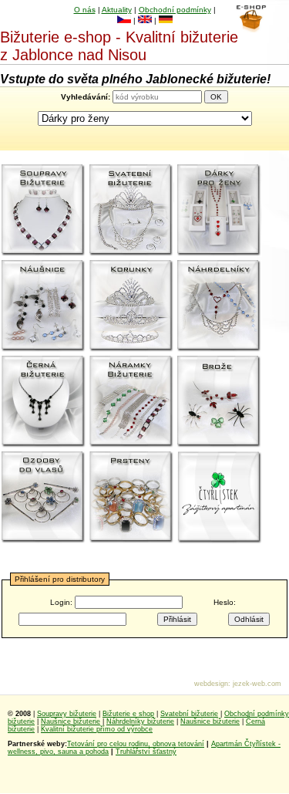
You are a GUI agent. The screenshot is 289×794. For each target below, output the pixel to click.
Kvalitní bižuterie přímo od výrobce (97, 729)
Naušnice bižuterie (70, 721)
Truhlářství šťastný (146, 751)
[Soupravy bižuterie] (44, 210)
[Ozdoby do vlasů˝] (44, 497)
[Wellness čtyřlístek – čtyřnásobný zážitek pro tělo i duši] (219, 497)
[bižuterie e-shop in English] (145, 20)
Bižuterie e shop (128, 714)
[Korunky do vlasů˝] (131, 306)
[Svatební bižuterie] (131, 210)
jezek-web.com (257, 684)
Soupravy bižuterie (66, 714)
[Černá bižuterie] (44, 402)
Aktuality (117, 9)
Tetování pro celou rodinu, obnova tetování (135, 744)
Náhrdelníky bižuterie (140, 721)
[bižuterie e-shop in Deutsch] (166, 20)
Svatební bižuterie (189, 714)
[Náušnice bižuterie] (44, 306)
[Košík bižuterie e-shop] (251, 28)
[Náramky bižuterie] (131, 402)
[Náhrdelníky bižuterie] (219, 306)
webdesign (211, 684)
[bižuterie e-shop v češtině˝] (124, 20)
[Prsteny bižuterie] (131, 497)
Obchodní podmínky (175, 9)
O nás (85, 9)
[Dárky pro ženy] (219, 210)
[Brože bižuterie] (219, 402)
